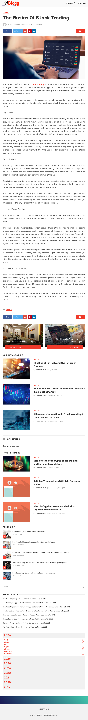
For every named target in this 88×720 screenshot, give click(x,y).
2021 (7, 677)
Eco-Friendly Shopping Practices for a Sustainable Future (33, 542)
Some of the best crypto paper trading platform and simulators (55, 462)
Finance (6, 12)
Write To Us (44, 709)
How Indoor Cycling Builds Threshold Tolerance (29, 532)
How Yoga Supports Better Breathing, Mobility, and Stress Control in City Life (40, 552)
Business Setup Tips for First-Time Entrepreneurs (21, 623)
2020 (7, 682)
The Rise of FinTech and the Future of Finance (55, 365)
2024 (7, 663)
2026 (7, 635)
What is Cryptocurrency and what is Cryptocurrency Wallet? (54, 508)
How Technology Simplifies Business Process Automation (33, 573)
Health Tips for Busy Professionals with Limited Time (22, 619)
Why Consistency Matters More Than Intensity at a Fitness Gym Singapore (39, 563)
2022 (7, 672)
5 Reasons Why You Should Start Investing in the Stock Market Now (58, 416)
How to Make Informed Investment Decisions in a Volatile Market (59, 390)
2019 (7, 687)
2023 (7, 668)
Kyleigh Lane (15, 24)
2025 (7, 658)
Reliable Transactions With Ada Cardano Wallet (56, 483)
